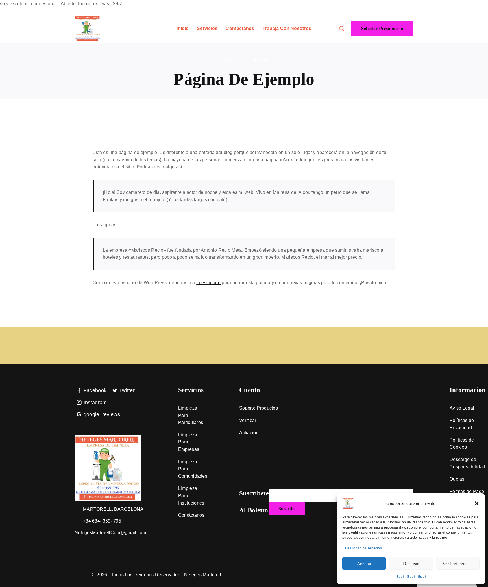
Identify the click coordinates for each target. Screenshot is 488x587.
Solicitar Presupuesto (382, 28)
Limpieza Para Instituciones (191, 495)
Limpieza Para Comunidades (192, 469)
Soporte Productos (258, 408)
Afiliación (249, 432)
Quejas (457, 479)
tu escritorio (208, 282)
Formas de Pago (467, 491)
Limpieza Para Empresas (188, 442)
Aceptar (364, 563)
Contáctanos (191, 515)
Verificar (247, 420)
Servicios (207, 28)
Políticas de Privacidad (462, 424)
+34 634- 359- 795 (102, 521)
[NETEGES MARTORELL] (88, 29)
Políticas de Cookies (462, 444)
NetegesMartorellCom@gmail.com (110, 532)
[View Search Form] (341, 28)
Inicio (183, 28)
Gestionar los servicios (363, 548)
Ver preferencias (457, 563)
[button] (477, 503)
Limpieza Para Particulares (190, 415)
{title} (400, 577)
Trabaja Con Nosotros (287, 28)
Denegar (411, 563)
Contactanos (240, 28)
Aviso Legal (462, 408)
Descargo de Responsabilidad (467, 463)
